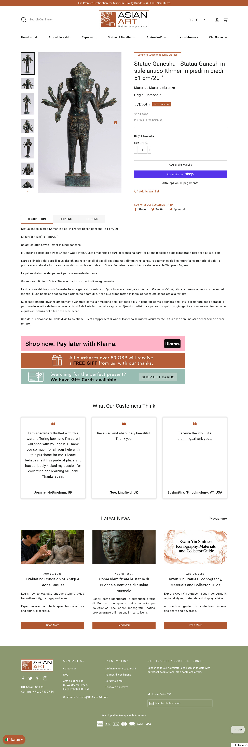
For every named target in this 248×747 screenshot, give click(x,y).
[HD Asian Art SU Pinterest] (38, 678)
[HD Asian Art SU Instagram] (45, 678)
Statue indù (155, 37)
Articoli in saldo (59, 37)
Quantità (141, 143)
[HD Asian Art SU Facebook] (23, 678)
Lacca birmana (188, 37)
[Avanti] (115, 122)
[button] (146, 191)
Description (37, 219)
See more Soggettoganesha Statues (157, 54)
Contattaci (69, 668)
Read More (52, 625)
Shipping (66, 219)
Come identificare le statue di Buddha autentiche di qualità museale (124, 585)
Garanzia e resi (114, 680)
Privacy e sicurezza (116, 687)
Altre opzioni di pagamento (180, 183)
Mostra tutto (218, 518)
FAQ (65, 674)
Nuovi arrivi (29, 37)
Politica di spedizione (118, 674)
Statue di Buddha (120, 37)
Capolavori (89, 37)
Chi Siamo (216, 37)
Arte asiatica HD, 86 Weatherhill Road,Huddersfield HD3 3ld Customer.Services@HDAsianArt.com (81, 689)
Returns (92, 219)
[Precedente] (44, 122)
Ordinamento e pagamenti (120, 668)
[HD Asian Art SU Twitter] (30, 678)
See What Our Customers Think (153, 204)
